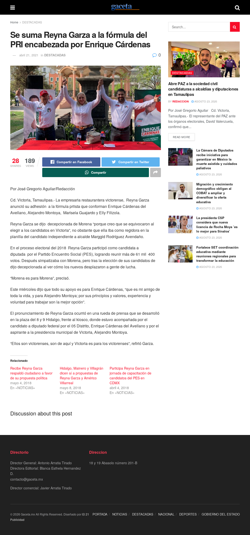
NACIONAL (166, 514)
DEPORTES (188, 514)
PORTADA (100, 514)
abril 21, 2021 (28, 55)
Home (14, 22)
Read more (181, 137)
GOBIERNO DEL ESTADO (221, 514)
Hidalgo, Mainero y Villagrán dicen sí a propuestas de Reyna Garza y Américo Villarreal (81, 375)
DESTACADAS (32, 22)
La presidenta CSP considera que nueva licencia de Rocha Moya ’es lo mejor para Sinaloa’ (217, 224)
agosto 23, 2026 (205, 101)
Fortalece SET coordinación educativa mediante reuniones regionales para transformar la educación (217, 254)
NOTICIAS (119, 514)
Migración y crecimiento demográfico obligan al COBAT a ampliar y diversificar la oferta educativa (214, 193)
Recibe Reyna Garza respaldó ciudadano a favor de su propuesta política (31, 373)
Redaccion (180, 101)
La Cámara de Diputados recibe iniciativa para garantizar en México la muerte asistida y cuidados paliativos (216, 159)
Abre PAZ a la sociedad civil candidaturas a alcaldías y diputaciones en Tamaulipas (203, 89)
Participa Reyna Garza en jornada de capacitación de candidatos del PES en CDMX (130, 375)
